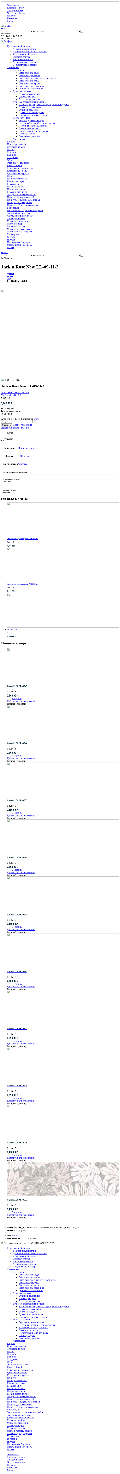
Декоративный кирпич (18, 46)
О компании (13, 5)
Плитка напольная (16, 186)
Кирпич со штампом (23, 59)
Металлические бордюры (19, 245)
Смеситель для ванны (29, 75)
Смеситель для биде (29, 72)
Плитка (10, 149)
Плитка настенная (16, 189)
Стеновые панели (16, 147)
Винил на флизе (26, 448)
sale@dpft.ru (16, 1236)
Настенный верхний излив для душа (37, 123)
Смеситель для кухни (29, 83)
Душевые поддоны (28, 110)
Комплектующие (21, 118)
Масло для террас (15, 223)
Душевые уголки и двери (31, 112)
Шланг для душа (27, 133)
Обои (9, 160)
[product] (63, 519)
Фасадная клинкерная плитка (21, 194)
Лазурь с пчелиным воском (20, 215)
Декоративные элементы (25, 62)
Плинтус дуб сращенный (19, 202)
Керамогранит (14, 184)
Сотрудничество (15, 10)
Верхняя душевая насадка (31, 120)
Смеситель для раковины (31, 86)
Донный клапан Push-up (31, 88)
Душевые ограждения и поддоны (29, 102)
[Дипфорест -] (8, 26)
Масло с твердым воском (19, 229)
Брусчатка (12, 237)
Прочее (10, 247)
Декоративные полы (17, 170)
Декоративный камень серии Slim (30, 51)
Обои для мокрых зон (18, 163)
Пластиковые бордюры (18, 242)
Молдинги (12, 157)
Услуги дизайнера (16, 13)
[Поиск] (82, 32)
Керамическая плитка (18, 192)
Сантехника (13, 67)
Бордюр (11, 239)
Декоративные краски (18, 173)
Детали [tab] (10, 432)
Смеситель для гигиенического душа (37, 78)
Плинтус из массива (17, 178)
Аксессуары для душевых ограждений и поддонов (44, 104)
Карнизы (11, 155)
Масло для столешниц (18, 221)
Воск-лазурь (13, 208)
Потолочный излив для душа (33, 131)
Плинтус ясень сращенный (20, 197)
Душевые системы (22, 91)
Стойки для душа (27, 96)
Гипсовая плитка (21, 57)
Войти (10, 21)
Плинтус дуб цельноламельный (23, 205)
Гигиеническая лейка (29, 136)
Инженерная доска (16, 144)
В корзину (6, 425)
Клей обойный (14, 165)
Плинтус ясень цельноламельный (24, 200)
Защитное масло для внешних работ (25, 210)
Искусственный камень (24, 54)
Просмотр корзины (22, 425)
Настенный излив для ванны (33, 125)
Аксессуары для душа (29, 99)
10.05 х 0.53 (24, 456)
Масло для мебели (16, 218)
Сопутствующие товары (25, 65)
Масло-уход (13, 234)
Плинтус (11, 176)
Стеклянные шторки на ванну (34, 115)
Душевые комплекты (29, 94)
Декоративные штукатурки (20, 168)
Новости (11, 15)
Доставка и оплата (16, 7)
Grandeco (22, 464)
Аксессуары (19, 139)
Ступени (11, 152)
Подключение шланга (30, 128)
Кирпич (11, 141)
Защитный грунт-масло (18, 213)
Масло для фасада (16, 226)
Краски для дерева (16, 181)
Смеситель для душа (29, 80)
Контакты (12, 18)
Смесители (18, 70)
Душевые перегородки (30, 107)
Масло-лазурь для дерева (19, 231)
